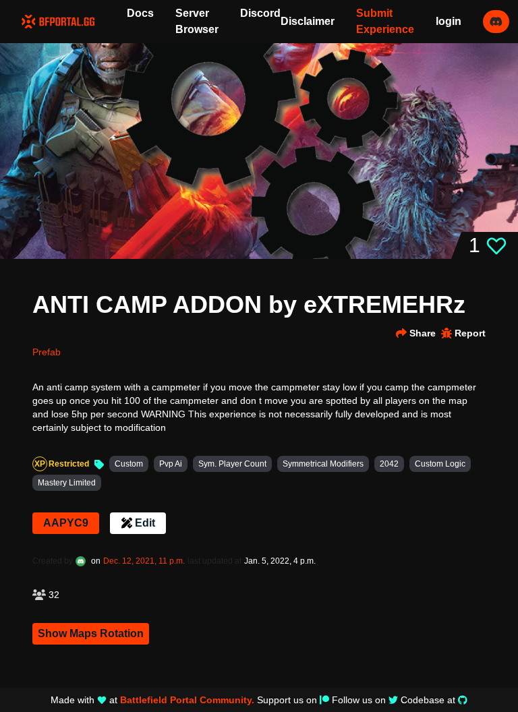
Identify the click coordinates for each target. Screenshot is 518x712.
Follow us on (359, 699)
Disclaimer (308, 21)
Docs (140, 13)
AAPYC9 (65, 523)
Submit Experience (385, 21)
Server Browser (197, 21)
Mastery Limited (67, 482)
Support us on (287, 699)
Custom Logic (440, 464)
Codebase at (428, 699)
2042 (389, 464)
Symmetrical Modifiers (323, 464)
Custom (129, 464)
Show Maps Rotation (91, 633)
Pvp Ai (170, 464)
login (448, 21)
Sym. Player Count (232, 464)
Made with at (152, 699)
